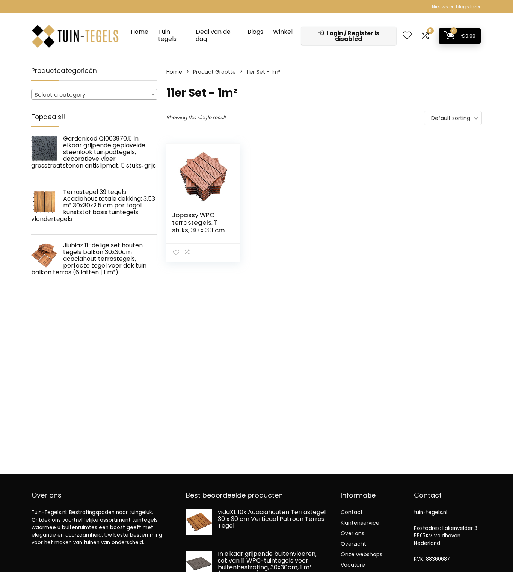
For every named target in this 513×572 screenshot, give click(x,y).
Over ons (352, 533)
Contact (352, 512)
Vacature (353, 565)
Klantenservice (360, 523)
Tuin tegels (167, 35)
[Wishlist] (407, 36)
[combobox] (94, 94)
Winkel (283, 31)
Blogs (255, 31)
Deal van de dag (213, 35)
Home (139, 31)
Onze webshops (361, 554)
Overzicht (353, 544)
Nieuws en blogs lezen (457, 6)
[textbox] (94, 94)
